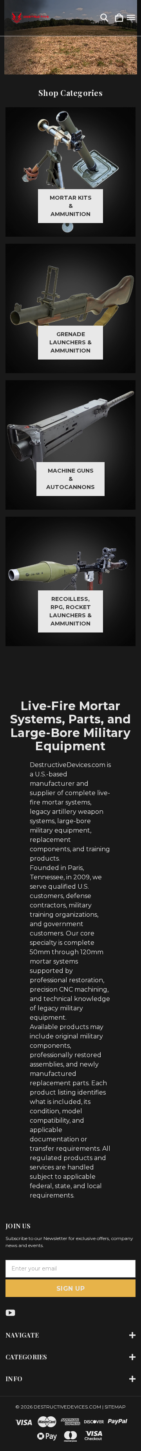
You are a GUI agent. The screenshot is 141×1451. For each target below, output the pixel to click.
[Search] (104, 18)
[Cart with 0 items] (119, 18)
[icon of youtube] (10, 1313)
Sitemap (115, 1407)
